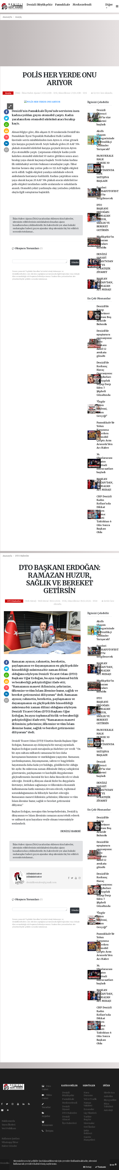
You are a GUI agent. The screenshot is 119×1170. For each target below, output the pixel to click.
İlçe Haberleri (69, 1123)
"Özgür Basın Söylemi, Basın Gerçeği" (102, 408)
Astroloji (108, 1110)
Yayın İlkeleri (8, 1124)
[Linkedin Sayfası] (25, 1104)
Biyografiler (110, 1100)
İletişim (49, 1130)
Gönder (75, 262)
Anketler (108, 1096)
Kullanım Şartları (11, 1138)
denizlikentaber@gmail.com (41, 882)
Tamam (101, 1167)
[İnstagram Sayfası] (14, 1104)
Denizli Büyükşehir (40, 4)
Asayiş (18, 17)
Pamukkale (62, 4)
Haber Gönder (9, 1146)
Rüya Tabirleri (108, 1105)
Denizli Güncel (66, 1118)
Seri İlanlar (89, 1126)
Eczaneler (89, 1109)
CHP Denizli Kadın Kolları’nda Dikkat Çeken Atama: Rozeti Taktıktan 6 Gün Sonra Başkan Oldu (104, 514)
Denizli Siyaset (66, 1108)
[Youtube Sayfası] (19, 1104)
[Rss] (30, 1104)
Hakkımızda (8, 1121)
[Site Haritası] (3, 1110)
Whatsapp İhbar (10, 1142)
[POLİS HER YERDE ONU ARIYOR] (42, 101)
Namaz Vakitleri (88, 1104)
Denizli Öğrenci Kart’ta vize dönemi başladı (104, 117)
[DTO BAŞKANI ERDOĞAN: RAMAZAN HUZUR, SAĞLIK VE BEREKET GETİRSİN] (42, 632)
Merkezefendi (82, 4)
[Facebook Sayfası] (3, 1104)
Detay (88, 1167)
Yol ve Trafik (90, 1099)
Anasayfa (8, 17)
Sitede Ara (109, 1092)
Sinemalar (89, 1123)
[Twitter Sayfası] (8, 1104)
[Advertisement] (59, 43)
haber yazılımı (7, 1166)
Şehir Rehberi (88, 1132)
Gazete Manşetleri (89, 1138)
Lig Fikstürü (90, 1113)
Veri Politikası (9, 1128)
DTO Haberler (22, 556)
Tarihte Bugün (87, 1118)
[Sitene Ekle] (9, 1110)
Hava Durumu (88, 1094)
